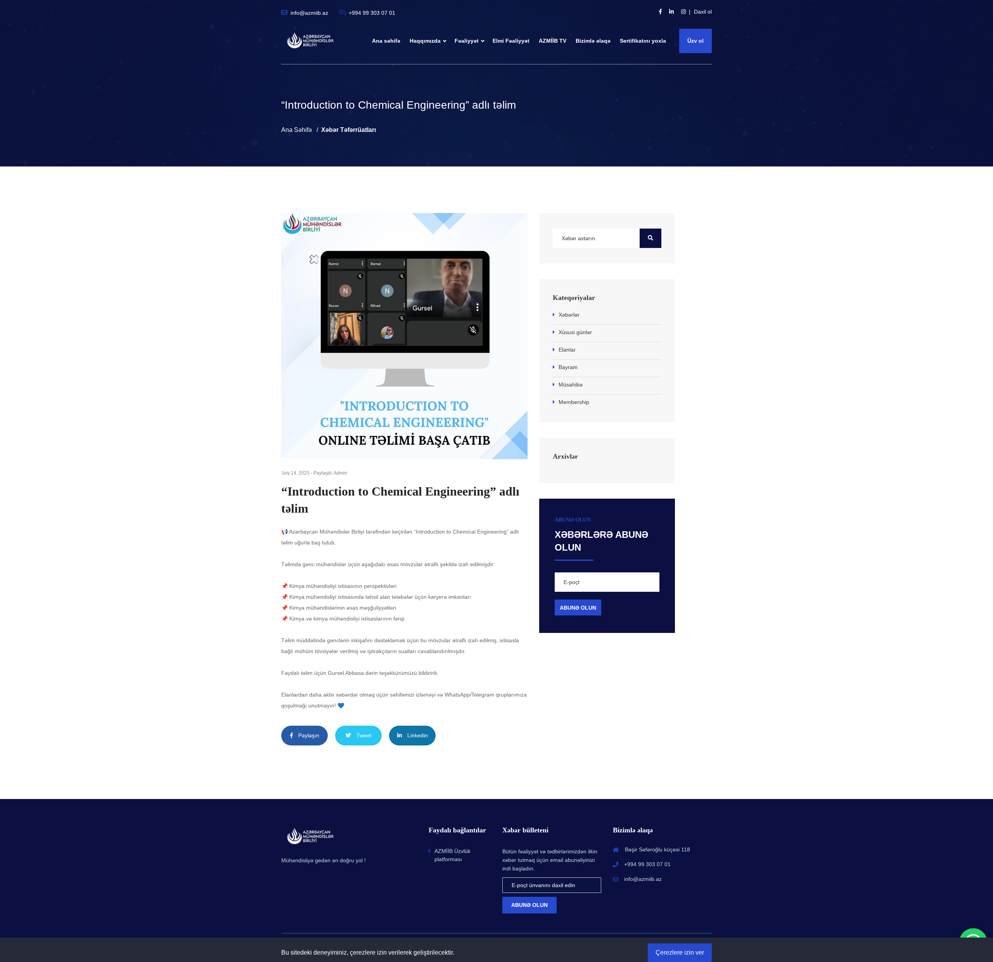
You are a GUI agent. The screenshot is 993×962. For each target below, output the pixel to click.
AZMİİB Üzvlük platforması (452, 855)
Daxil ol (703, 12)
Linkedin (417, 735)
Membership (574, 402)
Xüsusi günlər (575, 332)
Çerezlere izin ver (680, 952)
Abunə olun (529, 905)
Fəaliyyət (467, 41)
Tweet (363, 735)
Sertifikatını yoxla (643, 41)
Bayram (568, 367)
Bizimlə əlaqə (593, 41)
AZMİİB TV (552, 41)
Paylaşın (308, 735)
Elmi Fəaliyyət (511, 41)
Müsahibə (571, 384)
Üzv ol (695, 41)
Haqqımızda (425, 41)
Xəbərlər (569, 315)
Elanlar (567, 350)
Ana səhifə (386, 41)
